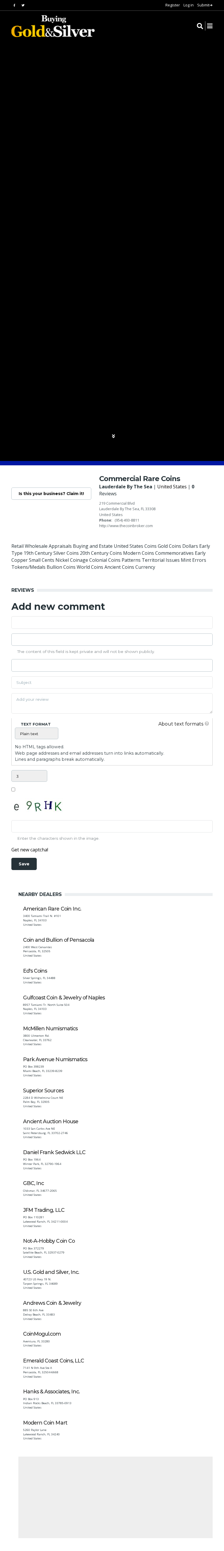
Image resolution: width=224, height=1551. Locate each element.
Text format (36, 724)
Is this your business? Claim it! (51, 493)
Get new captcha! (29, 849)
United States (172, 486)
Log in (188, 5)
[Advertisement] (115, 1497)
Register (172, 5)
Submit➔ (205, 5)
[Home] (49, 26)
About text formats (180, 724)
